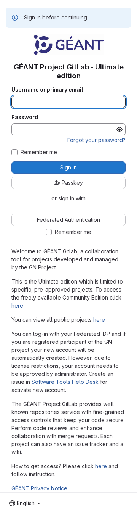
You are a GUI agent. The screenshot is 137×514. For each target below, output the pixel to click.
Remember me (39, 152)
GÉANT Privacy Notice (39, 488)
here (17, 305)
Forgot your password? (96, 140)
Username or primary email (47, 90)
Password (24, 117)
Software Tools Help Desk (65, 382)
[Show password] (119, 129)
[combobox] (25, 503)
